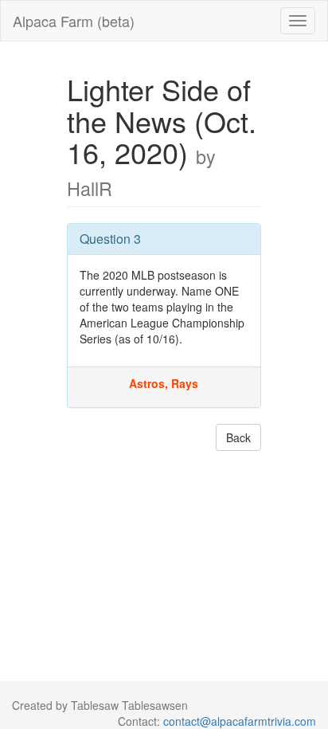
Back (238, 437)
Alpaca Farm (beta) (74, 20)
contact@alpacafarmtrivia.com (239, 721)
